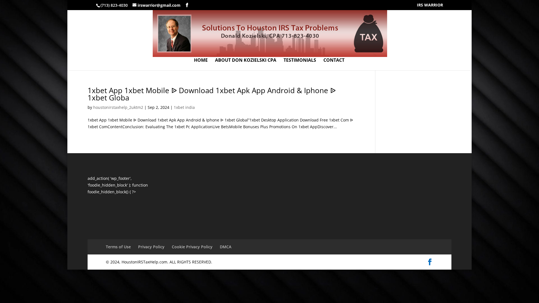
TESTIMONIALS (300, 60)
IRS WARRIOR (430, 5)
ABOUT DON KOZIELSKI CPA (245, 60)
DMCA (225, 246)
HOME (201, 60)
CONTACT (333, 60)
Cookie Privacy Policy (192, 246)
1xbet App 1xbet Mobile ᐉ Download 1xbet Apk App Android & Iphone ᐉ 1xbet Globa (212, 94)
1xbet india (184, 107)
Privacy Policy (151, 246)
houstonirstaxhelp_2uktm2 (118, 107)
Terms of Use (118, 246)
